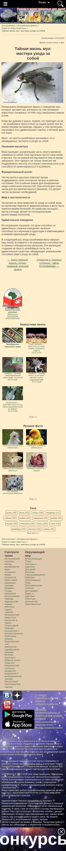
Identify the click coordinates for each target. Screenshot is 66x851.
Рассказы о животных (30, 565)
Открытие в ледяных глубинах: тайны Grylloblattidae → (49, 263)
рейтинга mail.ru (34, 764)
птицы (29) (37, 512)
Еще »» (33, 416)
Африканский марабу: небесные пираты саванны (11, 606)
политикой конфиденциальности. (28, 827)
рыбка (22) (56, 518)
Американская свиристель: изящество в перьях (12, 618)
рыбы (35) (11, 512)
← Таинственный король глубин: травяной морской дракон (18, 264)
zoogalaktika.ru (34, 800)
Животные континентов (31, 599)
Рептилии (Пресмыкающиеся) (35, 573)
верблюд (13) (18, 529)
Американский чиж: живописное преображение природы (12, 646)
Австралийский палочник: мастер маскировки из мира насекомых (12, 565)
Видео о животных (30, 594)
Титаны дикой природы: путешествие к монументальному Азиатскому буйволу (14, 632)
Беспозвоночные (33, 585)
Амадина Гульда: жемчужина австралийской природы (12, 593)
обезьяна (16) (27, 523)
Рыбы (28, 582)
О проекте (41, 695)
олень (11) (49, 529)
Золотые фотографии (31, 589)
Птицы (28, 561)
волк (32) (24, 512)
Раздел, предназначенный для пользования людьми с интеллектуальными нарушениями (48, 725)
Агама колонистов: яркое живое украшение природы (11, 580)
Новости (40, 701)
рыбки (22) (24, 518)
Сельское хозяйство (46, 704)
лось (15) (42, 523)
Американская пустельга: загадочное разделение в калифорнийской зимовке (13, 672)
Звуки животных (33, 604)
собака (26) (10, 518)
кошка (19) (11, 523)
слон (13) (55, 523)
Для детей (30, 569)
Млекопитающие (33, 558)
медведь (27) (53, 512)
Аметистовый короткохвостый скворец (12, 684)
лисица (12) (34, 529)
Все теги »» (33, 533)
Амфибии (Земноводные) (33, 578)
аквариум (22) (40, 518)
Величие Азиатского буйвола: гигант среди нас (12, 658)
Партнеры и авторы (46, 698)
